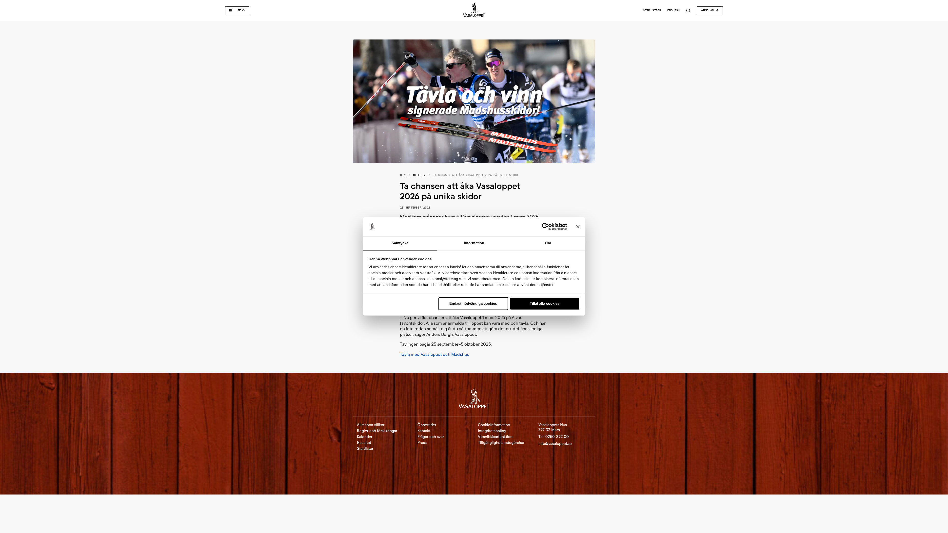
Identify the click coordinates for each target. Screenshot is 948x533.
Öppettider (426, 424)
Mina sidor (652, 10)
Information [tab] (474, 243)
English (673, 10)
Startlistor (365, 448)
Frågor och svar (430, 436)
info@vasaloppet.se (555, 443)
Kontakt (423, 430)
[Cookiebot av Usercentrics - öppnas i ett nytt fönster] (545, 226)
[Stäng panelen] (578, 226)
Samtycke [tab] (400, 243)
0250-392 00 (557, 436)
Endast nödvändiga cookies (473, 304)
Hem (402, 175)
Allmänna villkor (370, 424)
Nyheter (419, 175)
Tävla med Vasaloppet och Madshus (435, 354)
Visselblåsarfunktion (495, 436)
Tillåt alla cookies (544, 304)
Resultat (364, 442)
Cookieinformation (494, 424)
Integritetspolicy (492, 430)
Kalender (364, 436)
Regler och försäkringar (377, 430)
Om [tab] (548, 243)
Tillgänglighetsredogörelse (501, 442)
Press (422, 442)
